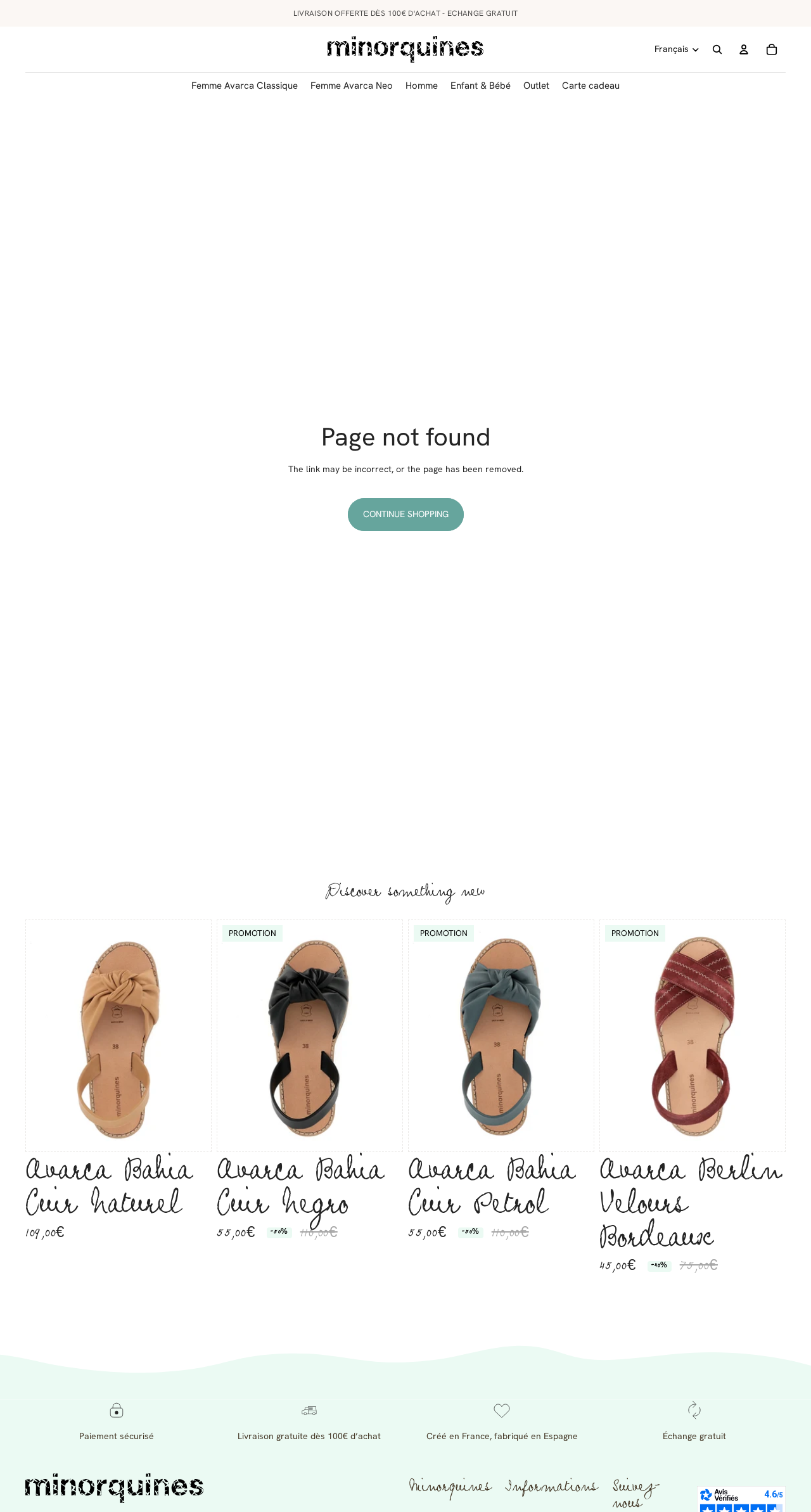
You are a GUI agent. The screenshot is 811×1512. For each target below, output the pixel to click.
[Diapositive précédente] (45, 1036)
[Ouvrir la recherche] (717, 49)
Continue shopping (406, 514)
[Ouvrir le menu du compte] (744, 49)
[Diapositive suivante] (192, 1036)
